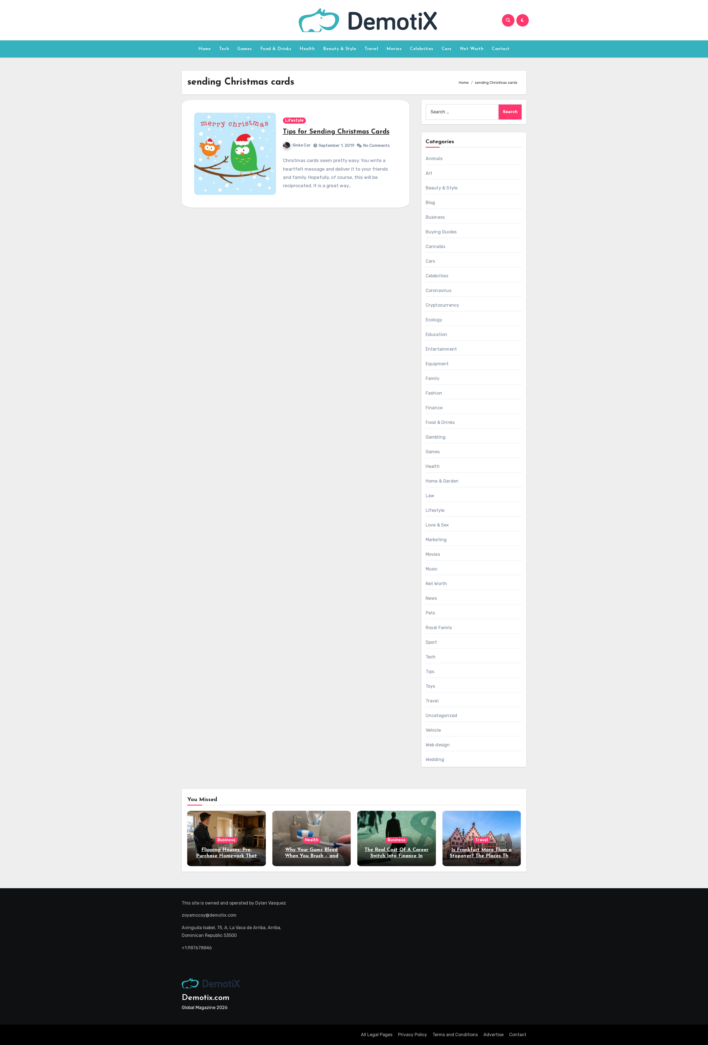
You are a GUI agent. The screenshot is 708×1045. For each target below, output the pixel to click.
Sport (431, 642)
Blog (430, 202)
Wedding (435, 759)
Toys (430, 686)
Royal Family (439, 627)
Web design (438, 744)
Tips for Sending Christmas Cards (336, 132)
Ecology (434, 319)
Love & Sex (437, 525)
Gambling (436, 437)
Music (432, 569)
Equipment (437, 363)
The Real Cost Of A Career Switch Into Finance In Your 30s (396, 856)
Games (244, 49)
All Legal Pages (376, 1034)
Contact (501, 49)
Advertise (493, 1034)
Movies (394, 49)
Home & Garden (442, 481)
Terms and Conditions (455, 1034)
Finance (434, 407)
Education (436, 334)
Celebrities (421, 49)
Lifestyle (294, 120)
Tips (430, 671)
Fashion (434, 393)
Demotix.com (206, 998)
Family (432, 378)
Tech (224, 49)
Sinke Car (301, 145)
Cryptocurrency (442, 305)
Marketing (436, 539)
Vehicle (433, 730)
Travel (371, 49)
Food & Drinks (275, 49)
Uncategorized (441, 715)
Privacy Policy (412, 1034)
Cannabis (436, 246)
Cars (447, 49)
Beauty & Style (339, 49)
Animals (434, 158)
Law (430, 495)
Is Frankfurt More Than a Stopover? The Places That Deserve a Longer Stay (482, 856)
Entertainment (441, 349)
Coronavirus (438, 290)
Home (204, 49)
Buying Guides (441, 231)
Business (435, 217)
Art (429, 173)
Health (307, 49)
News (431, 598)
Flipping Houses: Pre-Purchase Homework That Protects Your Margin (226, 856)
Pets (430, 613)
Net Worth (472, 49)
